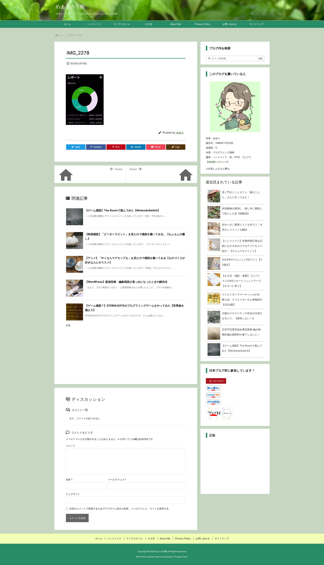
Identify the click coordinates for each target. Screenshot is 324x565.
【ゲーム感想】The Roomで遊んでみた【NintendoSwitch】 (122, 210)
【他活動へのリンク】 (218, 161)
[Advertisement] (126, 352)
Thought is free (180, 557)
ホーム (61, 35)
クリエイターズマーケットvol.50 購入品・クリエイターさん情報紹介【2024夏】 (242, 299)
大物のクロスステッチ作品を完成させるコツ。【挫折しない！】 (242, 316)
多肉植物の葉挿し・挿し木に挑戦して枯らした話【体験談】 (242, 211)
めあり (180, 132)
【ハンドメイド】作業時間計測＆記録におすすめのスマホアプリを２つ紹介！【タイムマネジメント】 (242, 246)
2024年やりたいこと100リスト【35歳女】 (242, 262)
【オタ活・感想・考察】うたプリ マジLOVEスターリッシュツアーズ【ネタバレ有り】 (242, 280)
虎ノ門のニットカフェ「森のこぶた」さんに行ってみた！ (241, 195)
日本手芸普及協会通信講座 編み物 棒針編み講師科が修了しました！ (241, 332)
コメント (70, 445)
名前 (69, 479)
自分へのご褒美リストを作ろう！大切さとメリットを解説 (242, 227)
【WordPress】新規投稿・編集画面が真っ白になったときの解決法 (126, 281)
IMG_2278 (77, 35)
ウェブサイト (73, 494)
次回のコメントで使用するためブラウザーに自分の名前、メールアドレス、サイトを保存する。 (120, 508)
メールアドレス (117, 479)
